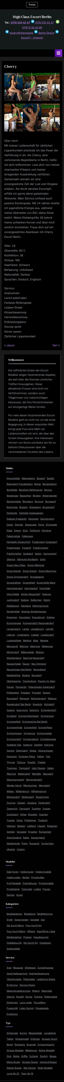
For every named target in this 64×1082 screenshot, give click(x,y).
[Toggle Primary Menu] (58, 53)
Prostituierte (13, 889)
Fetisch (36, 991)
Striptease (30, 967)
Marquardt (12, 646)
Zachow (11, 802)
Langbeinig (50, 1033)
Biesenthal (25, 495)
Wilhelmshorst (38, 791)
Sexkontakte (13, 948)
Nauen (26, 663)
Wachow (11, 773)
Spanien (43, 814)
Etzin (25, 530)
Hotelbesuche (14, 942)
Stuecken (12, 756)
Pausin (10, 687)
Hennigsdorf (31, 588)
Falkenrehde (13, 536)
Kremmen (12, 617)
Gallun (38, 553)
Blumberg (28, 501)
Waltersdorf (24, 773)
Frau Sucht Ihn (34, 925)
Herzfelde (44, 588)
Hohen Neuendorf (30, 594)
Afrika (23, 814)
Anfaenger (12, 1033)
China (19, 820)
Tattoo (10, 1039)
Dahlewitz (12, 513)
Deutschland (38, 837)
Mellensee (47, 646)
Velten (50, 768)
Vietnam (11, 826)
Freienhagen (13, 547)
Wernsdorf (44, 785)
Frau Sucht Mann (16, 931)
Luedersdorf (47, 634)
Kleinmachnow (40, 605)
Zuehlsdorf (12, 814)
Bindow (37, 495)
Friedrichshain (40, 547)
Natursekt (46, 991)
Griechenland (14, 837)
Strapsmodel (22, 1039)
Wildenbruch (22, 791)
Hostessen (45, 942)
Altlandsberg (28, 478)
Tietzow (21, 762)
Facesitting (39, 1002)
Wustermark (42, 797)
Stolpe (33, 750)
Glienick (11, 559)
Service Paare (27, 985)
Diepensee (31, 524)
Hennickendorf (15, 588)
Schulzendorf (14, 739)
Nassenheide (14, 663)
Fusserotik (12, 1008)
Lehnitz (50, 629)
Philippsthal (13, 692)
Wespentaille (35, 1033)
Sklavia (11, 996)
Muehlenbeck (14, 658)
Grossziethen (14, 582)
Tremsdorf (24, 768)
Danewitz (33, 518)
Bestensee (12, 495)
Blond (10, 1044)
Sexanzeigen (21, 919)
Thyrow (11, 762)
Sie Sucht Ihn (30, 942)
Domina (38, 996)
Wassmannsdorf (15, 779)
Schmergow (47, 716)
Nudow (26, 675)
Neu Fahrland (38, 663)
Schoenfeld (30, 727)
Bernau (48, 489)
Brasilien (32, 814)
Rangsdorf (12, 698)
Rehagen (24, 698)
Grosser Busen (30, 1062)
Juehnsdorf (13, 600)
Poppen (27, 937)
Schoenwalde (44, 733)
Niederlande (13, 843)
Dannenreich (47, 518)
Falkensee (27, 536)
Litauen (41, 826)
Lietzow (11, 634)
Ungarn (21, 849)
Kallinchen (36, 600)
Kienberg (26, 605)
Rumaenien (45, 831)
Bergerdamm (49, 484)
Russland (34, 843)
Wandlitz (36, 773)
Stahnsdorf (22, 750)
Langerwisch (14, 629)
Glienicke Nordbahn (27, 559)
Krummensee (14, 623)
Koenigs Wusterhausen (33, 611)
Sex (43, 919)
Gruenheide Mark (46, 582)
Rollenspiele (50, 996)
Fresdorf (26, 547)
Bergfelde (12, 489)
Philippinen (30, 820)
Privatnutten (37, 877)
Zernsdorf (24, 808)
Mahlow (27, 640)
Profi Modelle (14, 883)
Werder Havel (14, 785)
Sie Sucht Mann (15, 925)
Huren (19, 895)
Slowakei (21, 831)
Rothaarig (20, 1044)
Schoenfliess (45, 727)
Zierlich (44, 1056)
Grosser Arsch (49, 1039)
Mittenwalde (27, 652)
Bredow (23, 507)
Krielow (51, 617)
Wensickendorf (34, 779)
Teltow (40, 756)
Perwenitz (21, 687)
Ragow (46, 692)
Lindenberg (23, 634)
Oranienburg (29, 681)
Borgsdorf (50, 501)
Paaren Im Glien (46, 681)
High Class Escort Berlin (32, 17)
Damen (11, 895)
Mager (52, 1056)
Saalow (11, 710)
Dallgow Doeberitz (17, 518)
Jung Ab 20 (13, 1073)
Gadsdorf (28, 553)
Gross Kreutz (30, 571)
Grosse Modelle (15, 1050)
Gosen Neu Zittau (16, 565)
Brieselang (35, 507)
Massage (18, 967)
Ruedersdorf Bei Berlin (19, 704)
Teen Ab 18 (27, 1073)
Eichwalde (51, 524)
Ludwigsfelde (14, 640)
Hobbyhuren (27, 871)
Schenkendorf (48, 710)
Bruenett (31, 1044)
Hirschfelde (13, 594)
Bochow (39, 501)
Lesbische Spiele (46, 979)
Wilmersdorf (13, 797)
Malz (35, 640)
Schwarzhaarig (46, 1044)
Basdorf (41, 478)
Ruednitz (37, 704)
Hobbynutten (14, 877)
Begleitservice (45, 913)
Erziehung (12, 1014)
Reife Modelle (45, 1068)
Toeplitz (31, 762)
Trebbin (41, 762)
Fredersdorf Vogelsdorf (44, 542)
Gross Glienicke (35, 565)
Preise (32, 4)
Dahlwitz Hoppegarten (31, 513)
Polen (25, 843)
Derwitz (19, 524)
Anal (9, 967)
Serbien (11, 831)
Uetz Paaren (38, 768)
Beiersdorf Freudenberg (20, 484)
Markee (44, 640)
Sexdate (34, 919)
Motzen (40, 652)
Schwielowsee (48, 739)
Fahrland (46, 530)
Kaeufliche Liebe (46, 931)
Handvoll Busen (48, 1062)
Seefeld (38, 744)
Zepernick (12, 808)
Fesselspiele (42, 1008)
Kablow (25, 600)
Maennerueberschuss (18, 991)
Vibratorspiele (14, 979)
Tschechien (47, 843)
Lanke (25, 629)
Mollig (16, 1056)
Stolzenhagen (45, 750)
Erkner (17, 530)
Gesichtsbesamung (17, 973)
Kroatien (32, 831)
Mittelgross (31, 1050)
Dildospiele (29, 979)
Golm (43, 559)
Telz (48, 756)
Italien (26, 837)
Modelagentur (14, 937)
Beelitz (50, 478)
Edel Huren (13, 871)
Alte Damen (29, 1068)
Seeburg (27, 744)
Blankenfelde (14, 501)
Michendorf (13, 652)
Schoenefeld (13, 721)
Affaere (31, 931)
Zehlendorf (44, 802)
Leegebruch (37, 629)
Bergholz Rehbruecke (30, 489)
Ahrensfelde (13, 478)
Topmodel (26, 889)
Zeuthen (36, 808)
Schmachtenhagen (28, 716)
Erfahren (35, 1039)
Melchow (35, 646)
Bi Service (12, 985)
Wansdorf (48, 773)
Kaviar (28, 996)
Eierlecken (12, 1002)
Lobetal (35, 634)
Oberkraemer (14, 681)
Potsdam (25, 692)
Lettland (31, 826)
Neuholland (39, 669)
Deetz (10, 524)
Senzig (10, 750)
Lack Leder (26, 1002)
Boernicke (12, 507)
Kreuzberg (24, 617)
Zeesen (21, 802)
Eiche (41, 524)
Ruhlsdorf (49, 704)
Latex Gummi (26, 1008)
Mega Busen (13, 1062)
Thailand (42, 820)
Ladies (37, 889)
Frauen (46, 889)
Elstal (9, 530)
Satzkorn (34, 710)
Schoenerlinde (14, 727)
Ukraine (11, 849)
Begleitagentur (14, 913)
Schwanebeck (31, 739)
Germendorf (49, 553)
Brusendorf (48, 507)
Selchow (48, 744)
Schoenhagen (14, 733)
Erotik (10, 919)
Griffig (24, 1056)
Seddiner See (14, 744)
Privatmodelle (46, 883)
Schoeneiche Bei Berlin (34, 721)
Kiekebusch (13, 605)
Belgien (21, 826)
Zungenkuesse (45, 967)
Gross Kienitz (14, 571)
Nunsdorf (37, 675)
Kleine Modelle (47, 1050)
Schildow (12, 716)
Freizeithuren (30, 883)
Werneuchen (30, 785)
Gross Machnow (47, 571)
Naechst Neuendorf (33, 658)
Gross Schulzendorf (17, 576)
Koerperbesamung (39, 973)
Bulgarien (52, 826)
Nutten (26, 877)
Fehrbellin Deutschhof (18, 542)
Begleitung (29, 913)
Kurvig (23, 1033)
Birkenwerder (49, 495)
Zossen (46, 808)
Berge (37, 484)
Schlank (33, 1056)
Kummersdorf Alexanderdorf (38, 623)
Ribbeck (52, 698)
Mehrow (24, 646)
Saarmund (22, 710)
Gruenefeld (29, 582)
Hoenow (46, 594)
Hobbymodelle (43, 871)
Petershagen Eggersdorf (41, 687)
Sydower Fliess (27, 756)
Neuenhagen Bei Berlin (19, 669)
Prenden (36, 692)
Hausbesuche (40, 937)
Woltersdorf (28, 797)
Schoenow (29, 733)
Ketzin (47, 600)
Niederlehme (13, 675)
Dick (9, 1056)
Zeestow (32, 802)
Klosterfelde (13, 611)
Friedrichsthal (14, 553)
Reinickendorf (38, 698)
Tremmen (12, 768)
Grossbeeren (37, 576)
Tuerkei (11, 820)
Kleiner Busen (14, 1068)
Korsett (20, 996)
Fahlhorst (35, 530)
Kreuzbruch (38, 617)
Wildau (10, 791)
